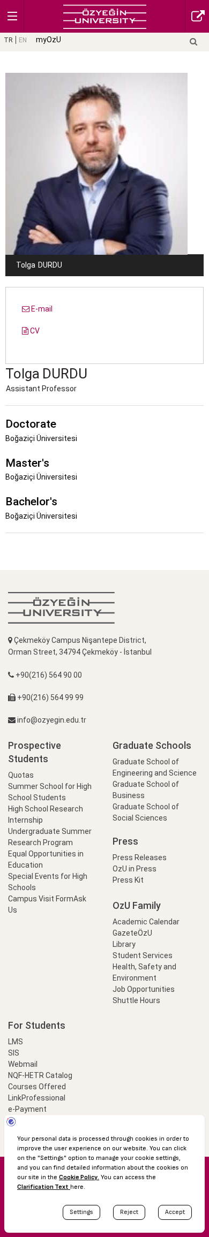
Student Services (143, 955)
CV (34, 331)
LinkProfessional (36, 1098)
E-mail (41, 309)
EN (23, 40)
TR (8, 40)
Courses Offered (37, 1086)
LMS (15, 1041)
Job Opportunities (144, 989)
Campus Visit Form (40, 898)
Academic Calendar (146, 921)
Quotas (21, 775)
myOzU (48, 39)
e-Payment (27, 1109)
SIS (13, 1053)
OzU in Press (134, 868)
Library (124, 944)
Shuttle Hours (136, 1000)
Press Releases (140, 857)
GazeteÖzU (132, 933)
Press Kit (128, 880)
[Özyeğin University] (104, 16)
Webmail (23, 1064)
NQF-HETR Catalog (40, 1075)
